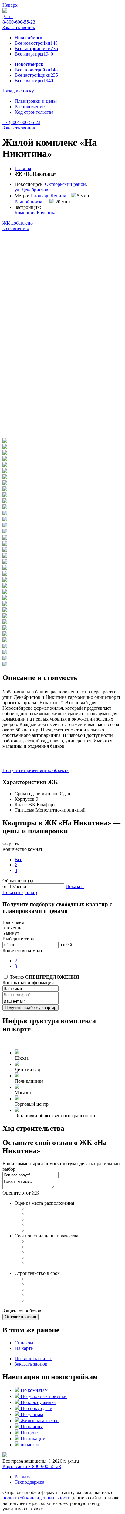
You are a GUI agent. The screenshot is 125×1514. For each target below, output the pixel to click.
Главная (23, 168)
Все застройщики (36, 48)
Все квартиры (34, 54)
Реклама (23, 1476)
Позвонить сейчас (33, 1358)
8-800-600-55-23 (18, 21)
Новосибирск (28, 37)
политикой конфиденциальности (36, 1497)
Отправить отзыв (20, 1317)
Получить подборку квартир (30, 1007)
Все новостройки (36, 43)
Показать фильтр (19, 892)
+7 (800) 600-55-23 (21, 122)
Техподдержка (29, 1482)
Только (43, 977)
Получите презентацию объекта (35, 770)
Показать (75, 886)
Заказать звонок (18, 27)
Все (18, 859)
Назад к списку (18, 90)
